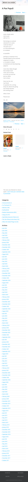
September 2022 (6, 337)
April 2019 (4, 420)
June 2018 (4, 441)
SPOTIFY (8, 476)
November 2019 (6, 403)
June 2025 (4, 259)
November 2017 (6, 458)
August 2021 (5, 353)
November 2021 (6, 346)
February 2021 (5, 368)
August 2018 (5, 436)
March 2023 (5, 323)
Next (23, 12)
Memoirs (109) (5, 207)
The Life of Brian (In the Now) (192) (10, 219)
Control (5, 148)
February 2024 (5, 297)
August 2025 (5, 254)
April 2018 (4, 446)
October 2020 (5, 377)
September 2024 (6, 280)
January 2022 (5, 342)
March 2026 (5, 237)
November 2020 (6, 375)
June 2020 (4, 387)
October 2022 (5, 335)
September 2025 (6, 252)
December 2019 (6, 401)
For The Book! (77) (6, 205)
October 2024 (5, 278)
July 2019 (4, 413)
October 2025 (5, 249)
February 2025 (5, 268)
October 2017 (5, 460)
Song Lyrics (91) (6, 214)
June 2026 (4, 230)
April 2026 (4, 235)
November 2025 (6, 247)
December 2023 (6, 301)
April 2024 (4, 292)
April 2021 (4, 363)
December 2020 (6, 372)
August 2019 (5, 410)
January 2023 (5, 327)
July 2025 (4, 256)
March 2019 (5, 422)
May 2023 (4, 318)
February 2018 (5, 451)
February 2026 (5, 240)
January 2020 (5, 398)
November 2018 (6, 432)
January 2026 (5, 242)
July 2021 (4, 356)
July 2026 (4, 228)
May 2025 (4, 261)
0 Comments (12, 121)
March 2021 (5, 365)
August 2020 (5, 382)
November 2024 (6, 275)
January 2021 (5, 370)
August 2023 (5, 311)
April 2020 (4, 391)
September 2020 (6, 380)
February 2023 (5, 325)
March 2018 (5, 448)
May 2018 (4, 444)
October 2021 (5, 349)
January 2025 (5, 271)
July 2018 (4, 439)
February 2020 (5, 396)
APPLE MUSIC (20, 476)
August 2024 (5, 282)
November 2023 (6, 304)
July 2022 (4, 339)
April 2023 (4, 320)
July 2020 (4, 384)
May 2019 (4, 417)
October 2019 (5, 406)
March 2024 (5, 294)
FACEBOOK (7, 472)
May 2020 (4, 389)
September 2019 (6, 408)
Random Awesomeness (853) (9, 212)
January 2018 (5, 453)
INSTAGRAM (20, 472)
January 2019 (5, 427)
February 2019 (5, 425)
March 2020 (5, 394)
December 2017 (6, 455)
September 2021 (6, 351)
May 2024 (4, 290)
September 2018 (6, 434)
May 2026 (4, 233)
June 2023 (4, 316)
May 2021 (4, 361)
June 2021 (4, 358)
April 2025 (4, 263)
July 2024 (4, 285)
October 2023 (5, 306)
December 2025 (6, 245)
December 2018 (6, 429)
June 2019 (4, 415)
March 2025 (5, 266)
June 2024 (4, 287)
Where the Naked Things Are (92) (10, 221)
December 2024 (6, 273)
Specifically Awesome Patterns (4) (10, 217)
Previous (18, 12)
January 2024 (5, 299)
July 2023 (4, 313)
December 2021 (6, 344)
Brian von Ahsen (7, 120)
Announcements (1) (7, 203)
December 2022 (6, 330)
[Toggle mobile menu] (25, 2)
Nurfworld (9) (5, 210)
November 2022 (6, 332)
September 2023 (6, 308)
